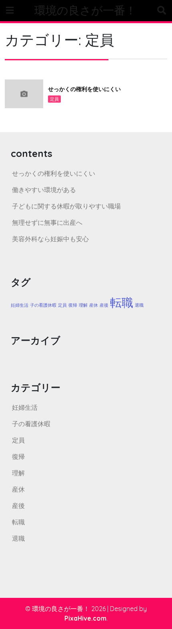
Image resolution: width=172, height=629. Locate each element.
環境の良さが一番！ (85, 10)
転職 (121, 302)
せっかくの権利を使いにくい (84, 89)
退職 (139, 305)
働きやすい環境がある (44, 190)
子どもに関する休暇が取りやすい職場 (66, 206)
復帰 (72, 305)
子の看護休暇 (43, 305)
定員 (54, 99)
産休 (93, 305)
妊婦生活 (19, 305)
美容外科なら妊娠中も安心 (50, 239)
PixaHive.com (85, 618)
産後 (104, 305)
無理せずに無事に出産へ (47, 222)
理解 (83, 305)
